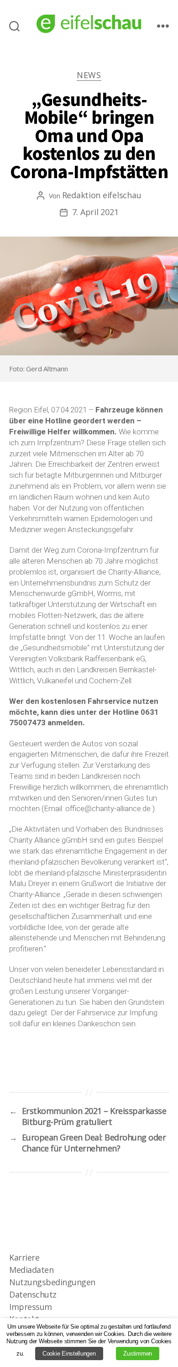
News (89, 75)
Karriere (24, 1257)
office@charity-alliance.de (108, 808)
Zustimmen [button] (137, 1353)
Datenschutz (33, 1294)
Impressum (30, 1306)
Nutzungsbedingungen (52, 1282)
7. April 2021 (95, 211)
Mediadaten (31, 1269)
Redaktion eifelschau (101, 195)
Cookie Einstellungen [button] (69, 1353)
